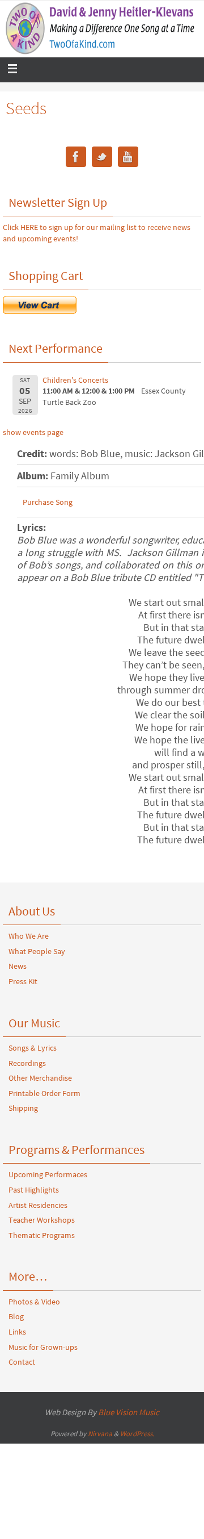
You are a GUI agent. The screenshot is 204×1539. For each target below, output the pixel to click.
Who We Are (28, 936)
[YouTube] (128, 159)
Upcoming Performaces (47, 1174)
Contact (21, 1362)
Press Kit (22, 981)
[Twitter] (102, 159)
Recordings (27, 1063)
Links (17, 1332)
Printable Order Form (44, 1093)
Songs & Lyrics (32, 1048)
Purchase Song (48, 502)
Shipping (23, 1108)
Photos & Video (34, 1302)
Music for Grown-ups (43, 1347)
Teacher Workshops (41, 1220)
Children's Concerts (75, 380)
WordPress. (137, 1433)
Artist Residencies (37, 1205)
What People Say (36, 951)
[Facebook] (76, 159)
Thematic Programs (41, 1235)
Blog (16, 1316)
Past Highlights (33, 1190)
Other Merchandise (40, 1078)
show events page (33, 432)
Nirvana (100, 1433)
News (17, 966)
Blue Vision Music (128, 1412)
